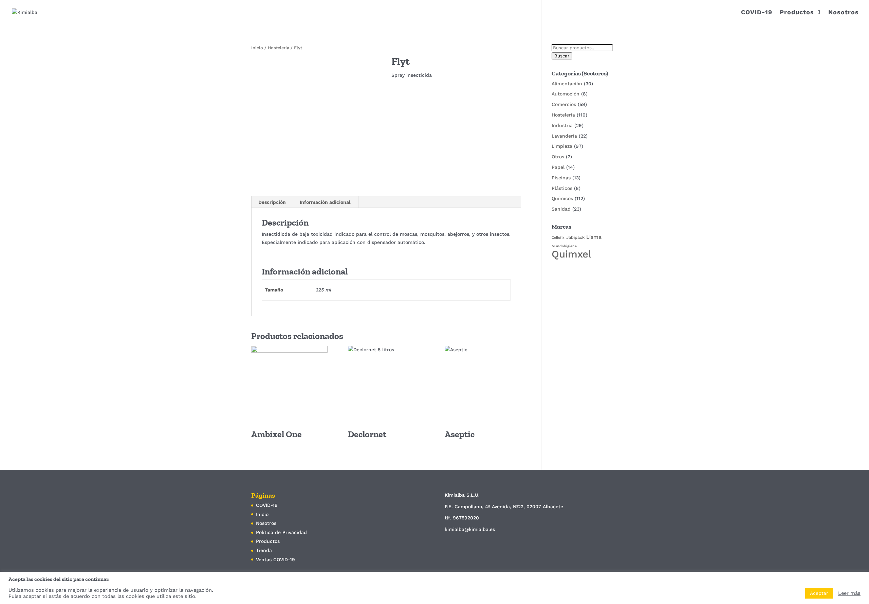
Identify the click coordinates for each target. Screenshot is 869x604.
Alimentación (567, 83)
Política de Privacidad (281, 532)
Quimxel (571, 254)
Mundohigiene (564, 246)
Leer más (849, 593)
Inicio (257, 47)
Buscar (561, 55)
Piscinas (561, 177)
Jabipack (575, 237)
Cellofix (558, 237)
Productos (797, 13)
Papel (558, 167)
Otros (558, 156)
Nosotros (843, 13)
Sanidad (561, 209)
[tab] (272, 202)
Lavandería (564, 136)
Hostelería (278, 47)
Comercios (564, 104)
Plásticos (562, 188)
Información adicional (325, 202)
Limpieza (562, 146)
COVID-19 (756, 13)
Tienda (264, 550)
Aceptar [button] (819, 593)
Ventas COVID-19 (275, 559)
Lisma (594, 237)
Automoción (565, 93)
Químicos (562, 198)
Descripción (272, 202)
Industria (562, 125)
